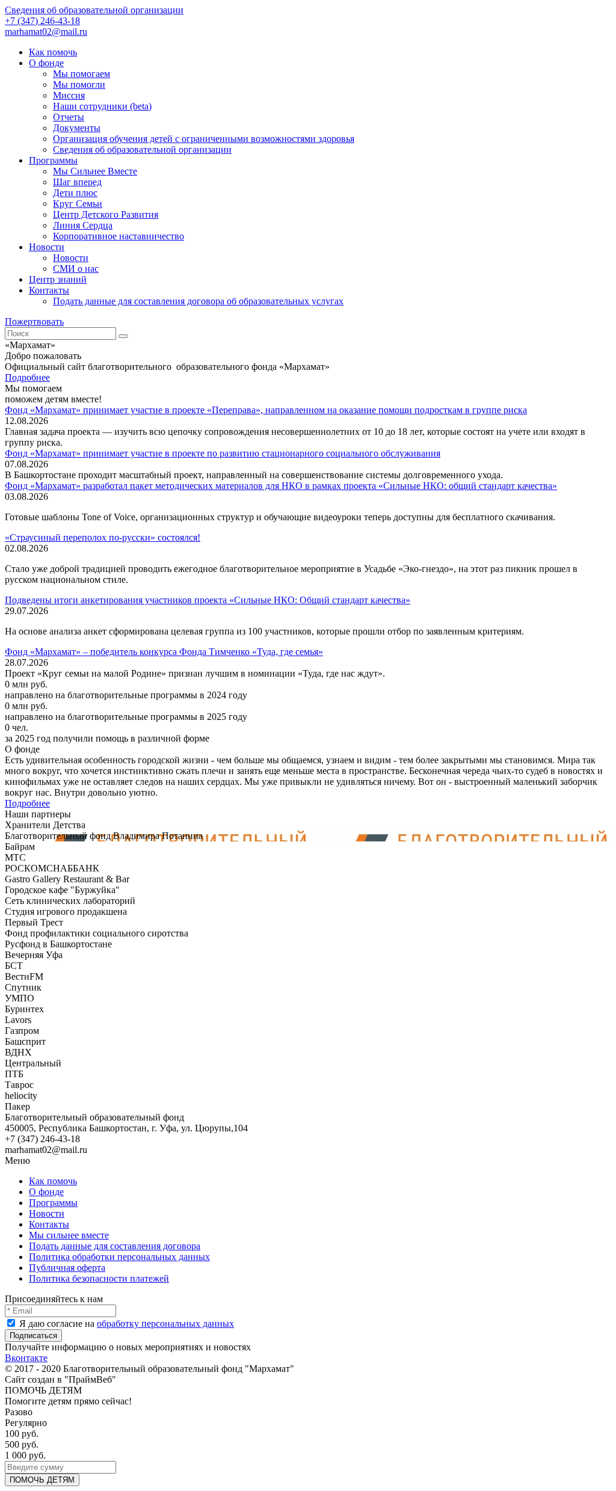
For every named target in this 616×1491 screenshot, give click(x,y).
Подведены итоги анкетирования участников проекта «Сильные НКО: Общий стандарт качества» (207, 600)
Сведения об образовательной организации (94, 10)
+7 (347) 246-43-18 (42, 21)
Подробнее (27, 377)
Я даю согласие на (125, 1323)
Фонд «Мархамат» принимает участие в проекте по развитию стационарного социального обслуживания (222, 453)
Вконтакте (26, 1358)
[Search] (123, 336)
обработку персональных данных (165, 1323)
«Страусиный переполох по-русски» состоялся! (102, 537)
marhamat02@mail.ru (46, 31)
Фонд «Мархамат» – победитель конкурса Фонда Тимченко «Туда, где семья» (164, 652)
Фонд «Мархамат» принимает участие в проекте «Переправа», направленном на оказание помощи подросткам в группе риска (266, 410)
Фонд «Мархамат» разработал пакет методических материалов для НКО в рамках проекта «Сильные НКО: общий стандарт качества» (281, 486)
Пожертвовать (34, 321)
